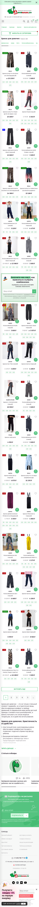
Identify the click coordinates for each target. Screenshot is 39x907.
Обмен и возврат (6, 839)
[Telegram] (27, 858)
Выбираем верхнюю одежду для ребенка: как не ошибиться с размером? (14, 782)
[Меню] (2, 21)
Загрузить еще (19, 689)
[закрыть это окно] (36, 889)
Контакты (4, 853)
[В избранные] (17, 53)
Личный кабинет (6, 835)
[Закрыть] (36, 2)
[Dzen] (17, 882)
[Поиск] (24, 21)
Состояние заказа (7, 849)
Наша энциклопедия (26, 842)
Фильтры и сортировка (21, 33)
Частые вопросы (6, 846)
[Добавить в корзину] (17, 69)
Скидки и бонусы (25, 839)
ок (23, 904)
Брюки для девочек (30, 27)
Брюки (19, 27)
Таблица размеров (26, 846)
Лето (17, 43)
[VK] (21, 882)
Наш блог (4, 842)
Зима (12, 43)
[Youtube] (25, 882)
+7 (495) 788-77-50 (19, 858)
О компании (23, 849)
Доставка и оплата (25, 835)
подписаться (25, 896)
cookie (18, 904)
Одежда (11, 27)
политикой (27, 294)
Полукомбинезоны (28, 43)
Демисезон (5, 43)
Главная (4, 27)
